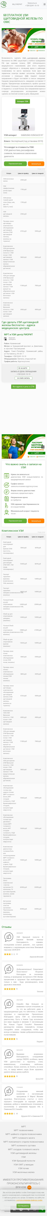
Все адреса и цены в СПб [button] (23, 387)
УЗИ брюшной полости (23, 1160)
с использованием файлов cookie (29, 1200)
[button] (4, 40)
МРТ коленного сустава (23, 1145)
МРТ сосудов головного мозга (23, 1149)
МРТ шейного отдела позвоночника (23, 1134)
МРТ (23, 1126)
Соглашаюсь (23, 1206)
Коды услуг (41, 169)
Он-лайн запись (23, 378)
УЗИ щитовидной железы (33, 58)
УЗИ (26, 76)
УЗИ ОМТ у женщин (23, 1164)
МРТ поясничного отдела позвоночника (23, 1141)
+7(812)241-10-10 (32, 6)
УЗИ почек (23, 1168)
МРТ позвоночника (23, 1130)
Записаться (32, 3)
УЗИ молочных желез (23, 1172)
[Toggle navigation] (44, 4)
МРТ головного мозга (23, 1138)
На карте (23, 368)
